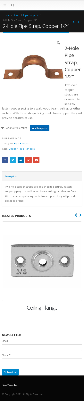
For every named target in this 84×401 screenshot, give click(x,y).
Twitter (13, 160)
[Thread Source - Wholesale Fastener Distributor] (10, 384)
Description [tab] (10, 176)
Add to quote (39, 128)
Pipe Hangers (22, 143)
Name (6, 355)
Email (36, 160)
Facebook (5, 160)
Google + (28, 160)
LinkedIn (21, 160)
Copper (13, 148)
